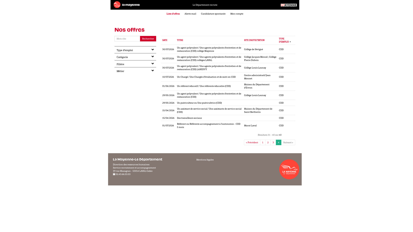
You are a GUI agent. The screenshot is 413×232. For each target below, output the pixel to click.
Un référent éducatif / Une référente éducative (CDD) (204, 86)
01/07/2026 (168, 125)
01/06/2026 (168, 86)
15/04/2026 (168, 110)
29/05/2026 (168, 95)
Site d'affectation (254, 40)
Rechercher (148, 38)
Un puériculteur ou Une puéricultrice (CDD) (199, 103)
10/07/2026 (168, 77)
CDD (281, 49)
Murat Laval (250, 125)
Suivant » (288, 142)
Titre (180, 40)
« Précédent (252, 142)
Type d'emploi (125, 50)
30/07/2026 (168, 49)
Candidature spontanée (213, 13)
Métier (120, 71)
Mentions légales (205, 159)
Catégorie (122, 57)
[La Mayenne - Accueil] (127, 4)
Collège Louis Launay (255, 67)
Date (164, 40)
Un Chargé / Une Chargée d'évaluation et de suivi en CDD (206, 77)
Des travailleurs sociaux (189, 118)
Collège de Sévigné (253, 49)
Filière (120, 64)
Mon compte (236, 13)
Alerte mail (190, 13)
